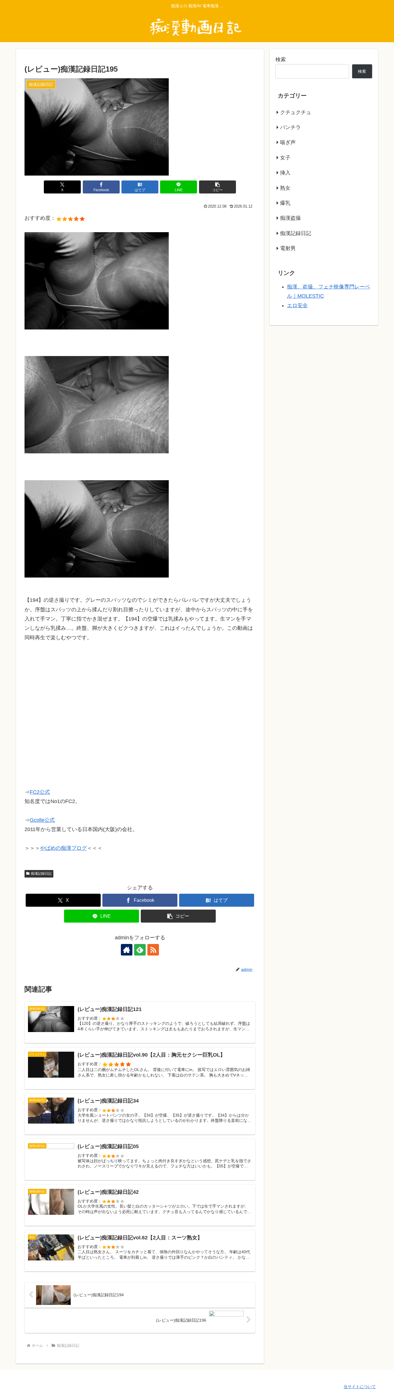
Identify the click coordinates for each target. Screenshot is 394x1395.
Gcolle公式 (42, 820)
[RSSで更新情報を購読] (153, 950)
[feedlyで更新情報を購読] (140, 950)
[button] (217, 186)
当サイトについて (360, 1386)
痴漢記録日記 (41, 873)
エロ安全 (297, 305)
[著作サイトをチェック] (126, 950)
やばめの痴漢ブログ (63, 848)
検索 (280, 59)
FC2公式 (40, 792)
